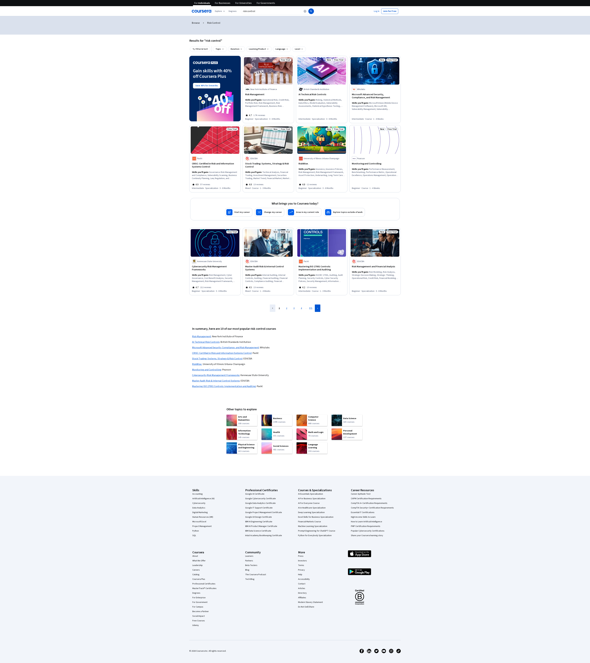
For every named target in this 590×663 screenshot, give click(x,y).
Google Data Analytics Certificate (260, 503)
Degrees (196, 593)
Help (300, 574)
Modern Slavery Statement (310, 602)
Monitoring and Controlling (206, 369)
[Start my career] (238, 212)
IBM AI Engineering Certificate (258, 521)
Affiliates (302, 597)
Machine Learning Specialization (312, 526)
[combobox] (271, 11)
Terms (301, 565)
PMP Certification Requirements (365, 526)
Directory (302, 593)
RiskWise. (197, 364)
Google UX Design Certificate (258, 517)
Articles (301, 588)
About (195, 556)
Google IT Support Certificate (259, 507)
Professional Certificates (203, 583)
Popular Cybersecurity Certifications (367, 530)
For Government (199, 602)
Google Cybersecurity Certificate (260, 498)
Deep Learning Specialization (311, 512)
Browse (196, 23)
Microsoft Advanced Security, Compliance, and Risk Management (225, 347)
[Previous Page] (272, 308)
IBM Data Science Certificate (258, 530)
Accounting (197, 494)
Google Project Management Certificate (263, 512)
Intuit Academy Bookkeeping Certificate (263, 535)
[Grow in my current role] (304, 212)
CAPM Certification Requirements (366, 498)
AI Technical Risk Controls (206, 342)
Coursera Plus (198, 579)
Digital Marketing (200, 512)
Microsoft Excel (199, 521)
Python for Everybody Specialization (315, 535)
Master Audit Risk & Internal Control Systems (216, 380)
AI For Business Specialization (311, 498)
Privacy (301, 569)
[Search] (311, 11)
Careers (196, 569)
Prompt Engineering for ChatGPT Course (316, 530)
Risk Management (201, 336)
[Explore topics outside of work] (344, 212)
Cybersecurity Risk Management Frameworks (216, 375)
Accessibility (304, 579)
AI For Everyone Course (309, 503)
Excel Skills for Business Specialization (315, 517)
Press (300, 556)
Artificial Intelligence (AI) (203, 498)
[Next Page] (317, 308)
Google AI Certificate (254, 494)
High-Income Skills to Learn (363, 517)
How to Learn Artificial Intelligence (366, 521)
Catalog (195, 574)
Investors (302, 560)
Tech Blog (249, 579)
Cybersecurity (198, 503)
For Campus (197, 606)
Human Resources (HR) (202, 517)
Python (195, 530)
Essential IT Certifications (362, 512)
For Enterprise (199, 597)
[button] (232, 11)
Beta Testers (251, 565)
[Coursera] (201, 11)
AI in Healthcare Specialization (312, 507)
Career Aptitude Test (360, 494)
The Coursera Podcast (255, 574)
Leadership (197, 565)
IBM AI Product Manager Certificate (261, 526)
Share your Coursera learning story (367, 535)
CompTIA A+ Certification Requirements (369, 503)
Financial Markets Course (309, 521)
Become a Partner (200, 611)
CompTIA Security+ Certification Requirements (372, 507)
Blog (247, 569)
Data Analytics (198, 507)
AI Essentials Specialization (310, 494)
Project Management (202, 526)
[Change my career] (269, 212)
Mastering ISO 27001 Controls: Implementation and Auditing (224, 386)
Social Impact (198, 616)
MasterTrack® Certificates (204, 588)
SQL (194, 535)
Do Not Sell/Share (306, 606)
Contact (301, 583)
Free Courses (198, 620)
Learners (249, 556)
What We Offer (199, 560)
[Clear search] (305, 11)
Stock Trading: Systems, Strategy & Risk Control (217, 358)
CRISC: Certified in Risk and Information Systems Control (222, 353)
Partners (249, 560)
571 (310, 308)
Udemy (195, 625)
